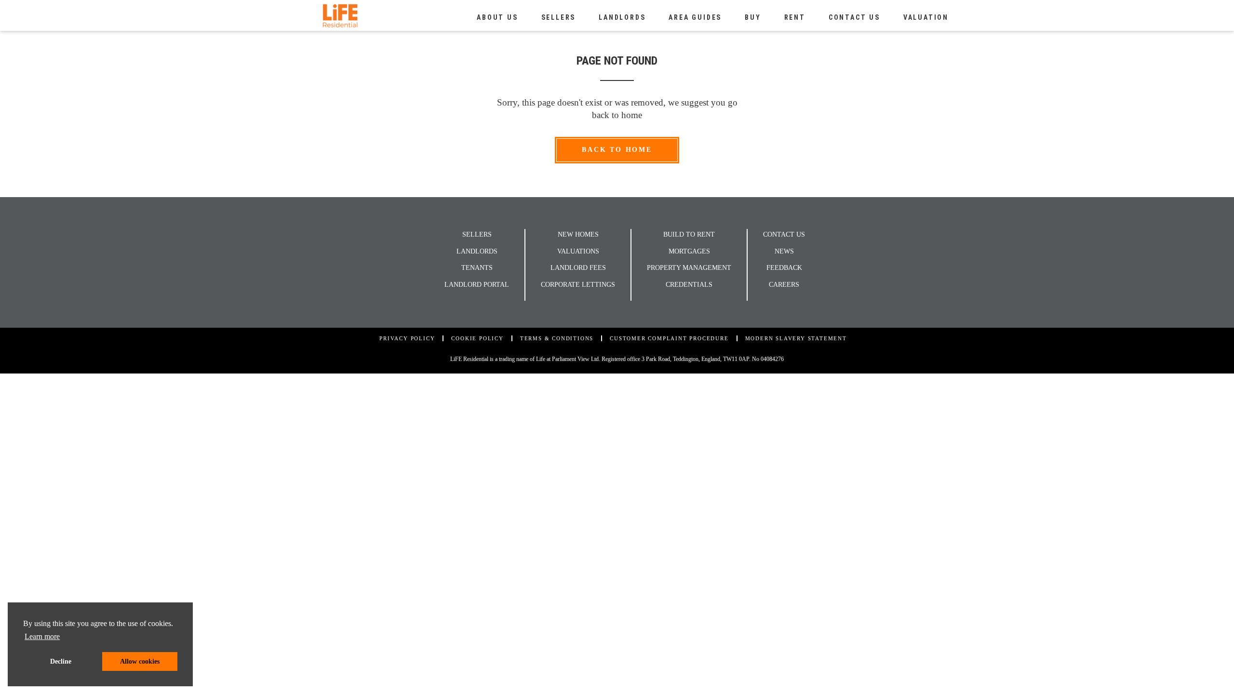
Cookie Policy (477, 338)
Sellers (558, 17)
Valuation (926, 17)
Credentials (689, 284)
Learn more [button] (42, 636)
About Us (497, 17)
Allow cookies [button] (140, 661)
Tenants (477, 267)
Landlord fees (578, 267)
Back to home (617, 149)
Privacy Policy (407, 338)
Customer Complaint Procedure (669, 338)
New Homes (578, 234)
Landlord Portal (476, 284)
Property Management (689, 267)
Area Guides (695, 17)
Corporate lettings (578, 284)
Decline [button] (60, 661)
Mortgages (689, 251)
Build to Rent (689, 234)
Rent (794, 17)
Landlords (622, 17)
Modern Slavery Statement (796, 338)
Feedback (784, 267)
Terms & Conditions (556, 338)
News (784, 251)
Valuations (578, 251)
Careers (784, 284)
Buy (753, 17)
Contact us (854, 17)
